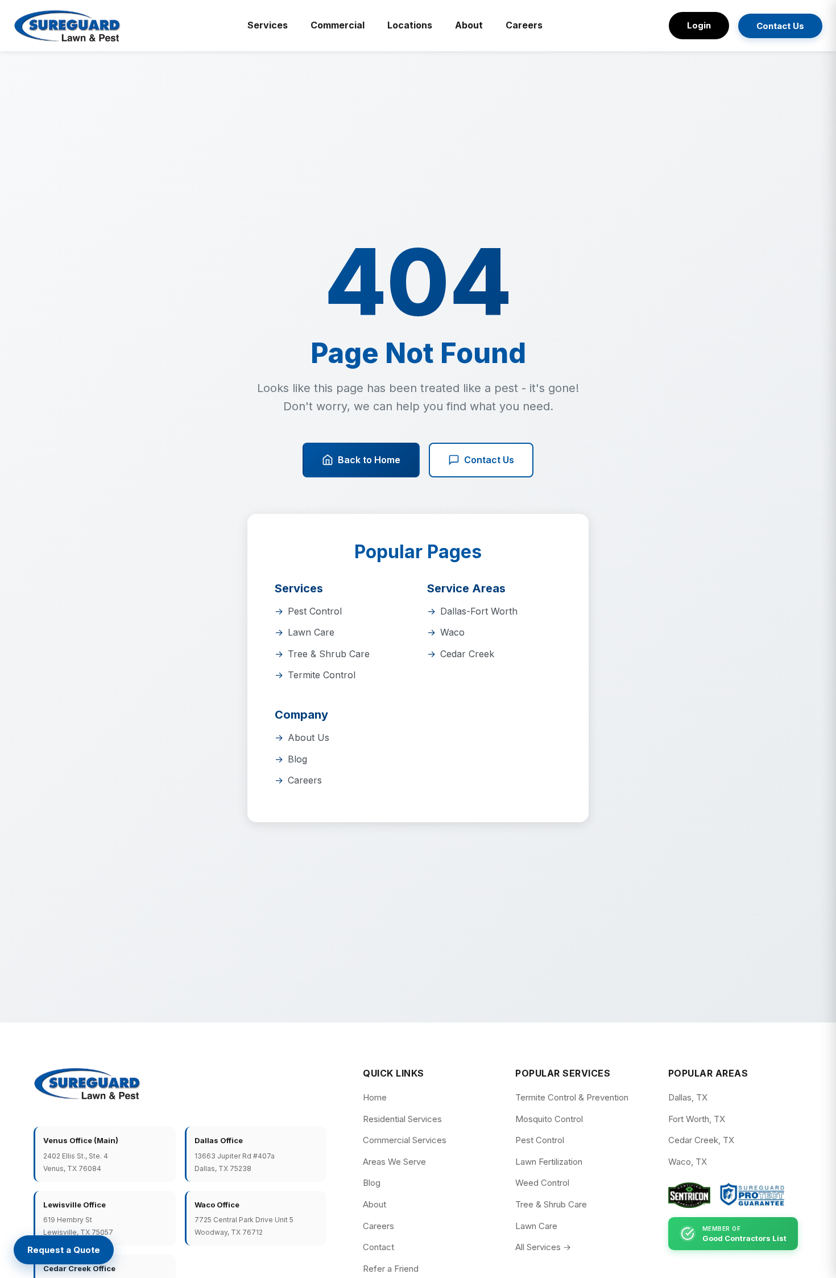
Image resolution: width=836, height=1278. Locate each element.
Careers (524, 25)
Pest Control (315, 611)
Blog (297, 759)
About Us (308, 737)
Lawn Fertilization (548, 1161)
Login (699, 25)
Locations (409, 25)
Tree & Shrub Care (329, 653)
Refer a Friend (391, 1268)
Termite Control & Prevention (571, 1097)
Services (267, 25)
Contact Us (780, 25)
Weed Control (542, 1182)
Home (375, 1097)
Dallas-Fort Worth (479, 611)
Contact (378, 1247)
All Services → (543, 1247)
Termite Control (321, 675)
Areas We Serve (394, 1161)
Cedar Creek (467, 653)
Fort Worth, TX (696, 1119)
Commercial (338, 25)
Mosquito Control (549, 1119)
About (469, 25)
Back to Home (369, 459)
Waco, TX (687, 1161)
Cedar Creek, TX (701, 1140)
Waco (452, 632)
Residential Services (402, 1119)
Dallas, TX (687, 1097)
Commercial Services (404, 1140)
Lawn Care (311, 632)
